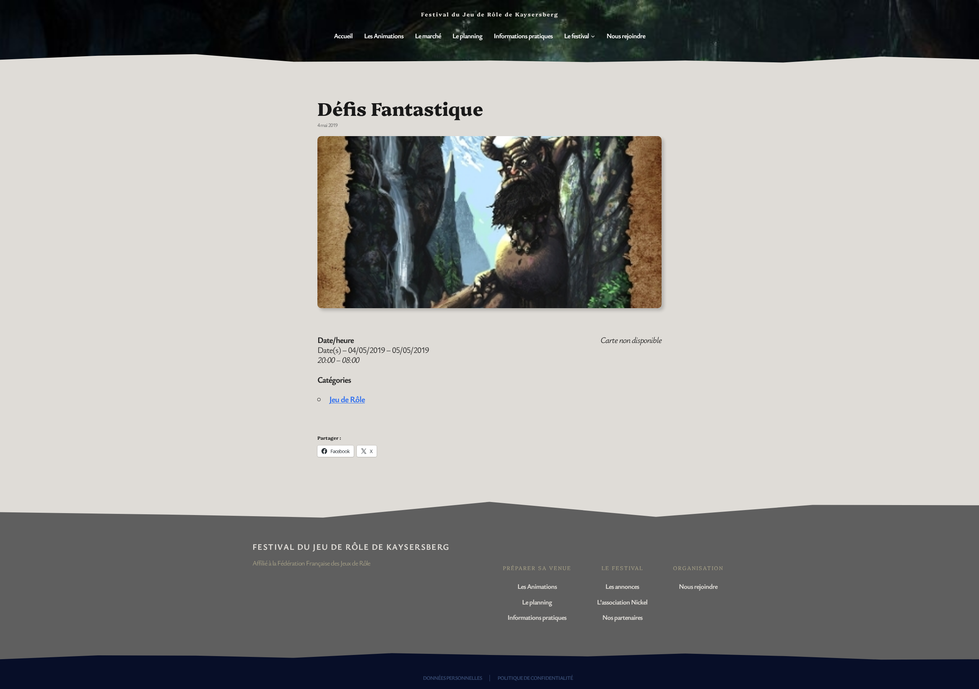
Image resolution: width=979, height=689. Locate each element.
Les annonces (622, 586)
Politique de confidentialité (535, 677)
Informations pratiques (536, 617)
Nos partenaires (622, 617)
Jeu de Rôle (347, 399)
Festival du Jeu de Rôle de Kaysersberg (351, 546)
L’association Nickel (622, 601)
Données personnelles (452, 677)
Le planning (537, 601)
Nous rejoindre (698, 586)
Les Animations (537, 586)
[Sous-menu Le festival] (593, 36)
